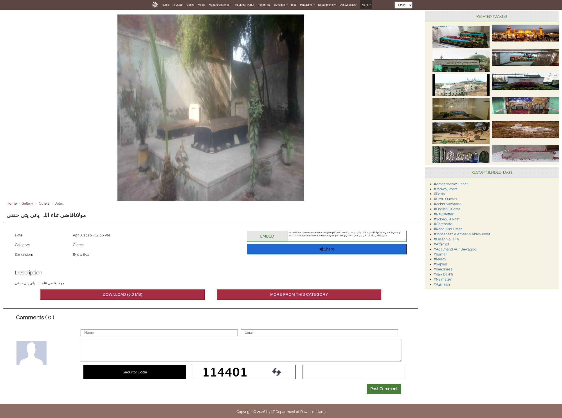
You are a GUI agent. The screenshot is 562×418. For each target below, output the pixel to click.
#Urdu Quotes (445, 199)
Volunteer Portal (244, 4)
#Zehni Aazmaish (447, 204)
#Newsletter (444, 214)
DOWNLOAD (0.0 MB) (122, 294)
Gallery (27, 203)
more (365, 4)
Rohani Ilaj (264, 4)
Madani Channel (219, 4)
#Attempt (441, 244)
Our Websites (348, 4)
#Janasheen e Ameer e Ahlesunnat (462, 234)
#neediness (443, 269)
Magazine (306, 4)
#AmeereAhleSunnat (451, 184)
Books (190, 4)
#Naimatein (443, 279)
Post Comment (384, 388)
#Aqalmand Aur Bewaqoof (456, 249)
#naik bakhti (443, 274)
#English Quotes (447, 209)
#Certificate (443, 224)
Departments (326, 4)
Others (44, 203)
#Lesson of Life (446, 239)
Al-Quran (178, 4)
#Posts (439, 194)
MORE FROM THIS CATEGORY (299, 294)
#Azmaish (442, 284)
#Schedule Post (446, 219)
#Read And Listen (448, 229)
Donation (280, 4)
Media (201, 4)
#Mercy (440, 259)
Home (165, 4)
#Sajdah (440, 264)
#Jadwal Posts (446, 189)
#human (440, 254)
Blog (294, 4)
